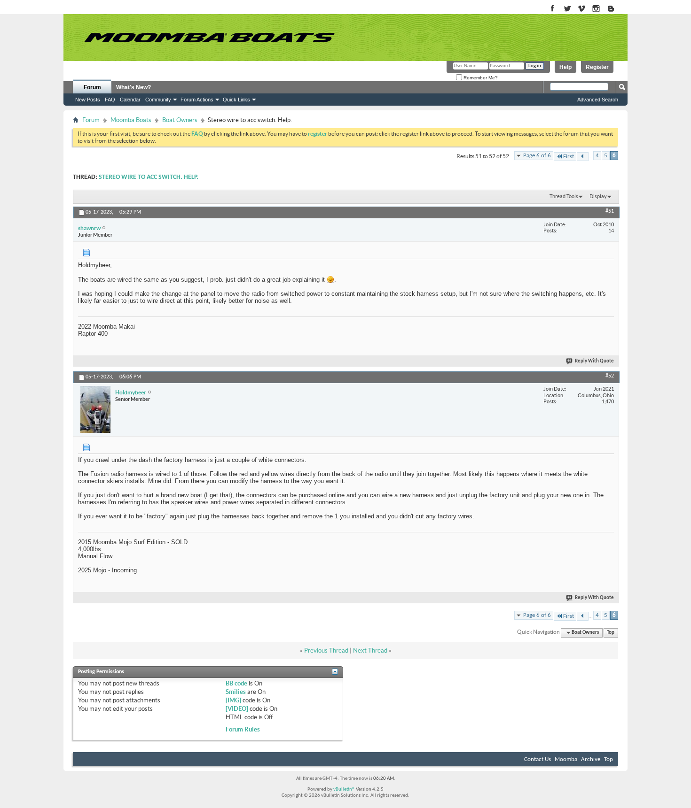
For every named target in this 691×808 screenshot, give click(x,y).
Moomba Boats (130, 119)
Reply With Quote (594, 361)
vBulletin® (344, 789)
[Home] (209, 37)
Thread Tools (564, 196)
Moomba (566, 759)
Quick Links (236, 99)
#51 (609, 211)
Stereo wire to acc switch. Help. (148, 177)
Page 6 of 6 (537, 156)
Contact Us (537, 759)
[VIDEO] (237, 708)
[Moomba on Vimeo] (581, 9)
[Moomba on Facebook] (552, 9)
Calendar (130, 99)
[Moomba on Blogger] (616, 9)
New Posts (87, 99)
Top (610, 632)
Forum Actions (197, 99)
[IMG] (233, 700)
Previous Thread (326, 650)
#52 (609, 376)
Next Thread (370, 650)
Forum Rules (243, 729)
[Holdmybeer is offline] (95, 409)
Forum (92, 87)
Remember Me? (480, 77)
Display (598, 196)
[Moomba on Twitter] (567, 9)
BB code (236, 683)
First (568, 157)
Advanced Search (597, 99)
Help (565, 67)
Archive (590, 759)
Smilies (236, 691)
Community (158, 99)
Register (597, 67)
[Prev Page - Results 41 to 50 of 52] (583, 156)
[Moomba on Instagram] (596, 9)
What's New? (133, 87)
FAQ (110, 99)
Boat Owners (179, 119)
